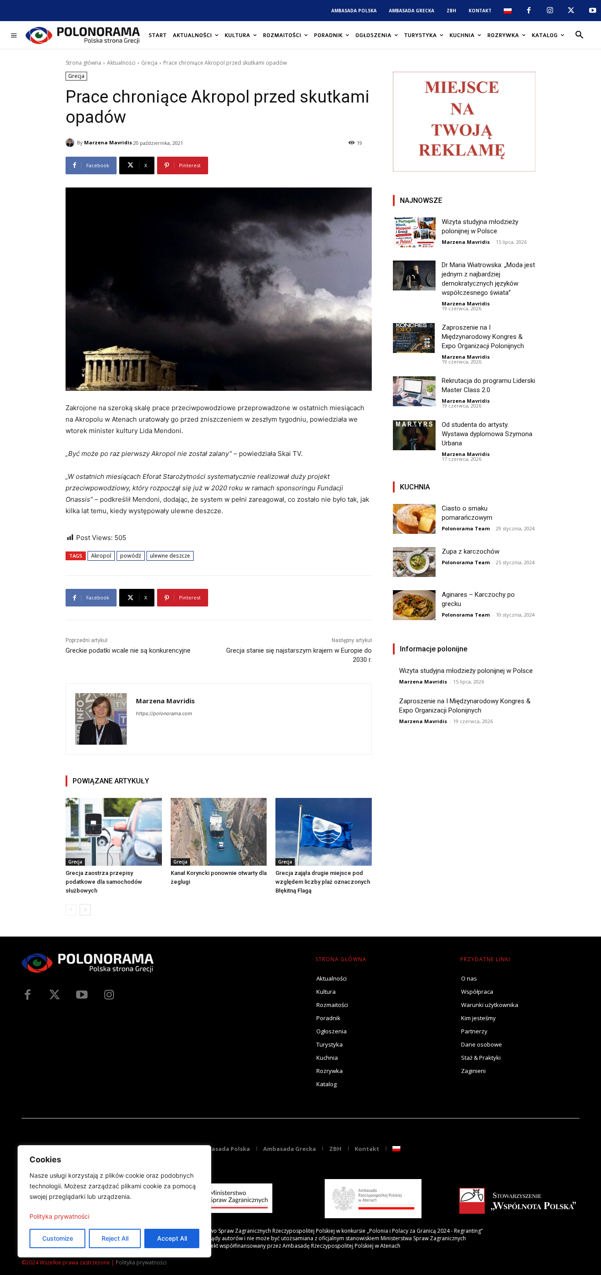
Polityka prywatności (59, 1216)
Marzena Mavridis (108, 142)
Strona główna (83, 62)
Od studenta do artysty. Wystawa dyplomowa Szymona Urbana (487, 434)
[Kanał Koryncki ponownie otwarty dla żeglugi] (219, 831)
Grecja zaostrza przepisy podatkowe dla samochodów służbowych (104, 882)
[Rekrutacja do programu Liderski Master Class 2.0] (414, 391)
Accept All (172, 1238)
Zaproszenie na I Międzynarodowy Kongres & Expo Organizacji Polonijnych (483, 336)
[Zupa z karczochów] (414, 562)
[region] (114, 1201)
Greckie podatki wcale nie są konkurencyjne (128, 650)
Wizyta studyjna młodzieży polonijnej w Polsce (466, 671)
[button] (579, 35)
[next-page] (85, 909)
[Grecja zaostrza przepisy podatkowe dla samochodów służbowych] (114, 831)
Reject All (115, 1238)
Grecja (149, 62)
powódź (130, 555)
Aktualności (121, 62)
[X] (571, 10)
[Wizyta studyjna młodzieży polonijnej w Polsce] (414, 232)
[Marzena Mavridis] (71, 142)
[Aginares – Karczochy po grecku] (414, 605)
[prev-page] (71, 909)
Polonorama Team (466, 528)
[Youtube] (592, 10)
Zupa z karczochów (470, 551)
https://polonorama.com (164, 713)
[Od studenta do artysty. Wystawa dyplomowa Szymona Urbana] (414, 435)
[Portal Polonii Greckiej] (83, 35)
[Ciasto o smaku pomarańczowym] (414, 519)
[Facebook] (528, 10)
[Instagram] (550, 10)
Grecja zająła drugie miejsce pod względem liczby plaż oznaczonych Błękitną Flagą (322, 882)
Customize (57, 1238)
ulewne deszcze (170, 555)
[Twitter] (54, 995)
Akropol (101, 555)
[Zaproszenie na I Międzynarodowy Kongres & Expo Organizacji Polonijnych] (414, 338)
